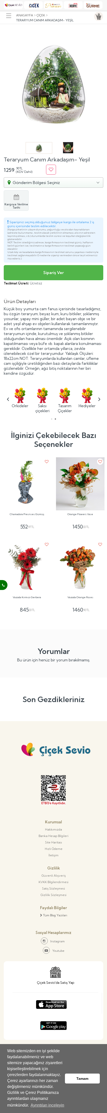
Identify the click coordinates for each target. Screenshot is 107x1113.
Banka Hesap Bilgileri (53, 836)
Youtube (58, 951)
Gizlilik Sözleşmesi (53, 895)
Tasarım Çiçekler (65, 408)
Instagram (57, 941)
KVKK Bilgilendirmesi (53, 882)
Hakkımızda (53, 829)
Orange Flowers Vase (80, 514)
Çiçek (41, 15)
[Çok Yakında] (51, 1003)
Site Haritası (53, 842)
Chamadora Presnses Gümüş (27, 514)
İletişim (53, 855)
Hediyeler (87, 405)
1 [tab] (51, 419)
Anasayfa (24, 15)
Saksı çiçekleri (42, 408)
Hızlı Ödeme (53, 849)
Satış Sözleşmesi (53, 888)
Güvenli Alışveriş (54, 875)
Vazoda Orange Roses (80, 597)
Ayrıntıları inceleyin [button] (47, 1105)
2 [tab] (55, 419)
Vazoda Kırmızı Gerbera (27, 597)
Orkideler (20, 405)
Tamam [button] (82, 1079)
